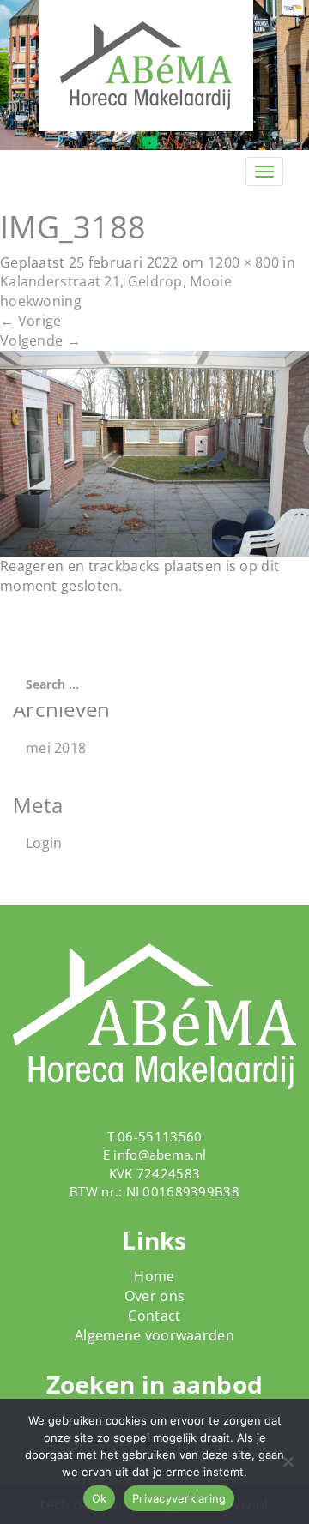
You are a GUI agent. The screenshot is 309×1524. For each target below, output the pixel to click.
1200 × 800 (243, 262)
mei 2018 (56, 747)
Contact (154, 1315)
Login (44, 843)
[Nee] (287, 1461)
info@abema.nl (159, 1154)
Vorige (30, 320)
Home (154, 1276)
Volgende (40, 340)
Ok (99, 1498)
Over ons (154, 1295)
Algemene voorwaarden (154, 1335)
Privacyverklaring (179, 1498)
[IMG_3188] (154, 452)
